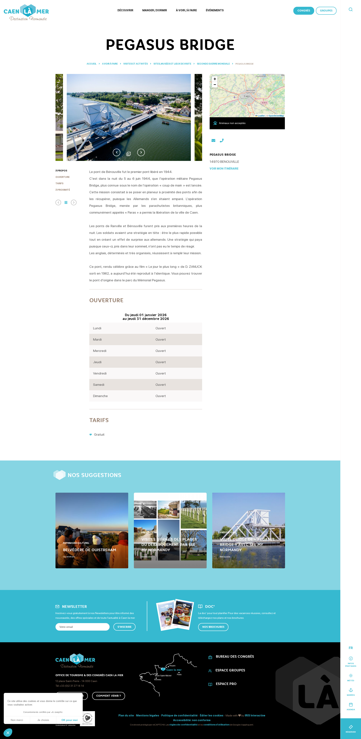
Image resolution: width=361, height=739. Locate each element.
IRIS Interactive (255, 715)
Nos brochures (213, 627)
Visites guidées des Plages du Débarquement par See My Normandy (169, 544)
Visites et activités (135, 63)
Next (141, 152)
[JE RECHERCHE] (350, 10)
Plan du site (126, 715)
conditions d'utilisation (216, 724)
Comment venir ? (108, 695)
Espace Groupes (230, 670)
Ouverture (62, 177)
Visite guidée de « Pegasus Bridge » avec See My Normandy (247, 544)
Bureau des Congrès (235, 657)
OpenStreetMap (276, 115)
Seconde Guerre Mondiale (213, 63)
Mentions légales (147, 715)
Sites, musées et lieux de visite (172, 63)
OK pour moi (69, 719)
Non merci (17, 719)
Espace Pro (226, 684)
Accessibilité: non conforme (192, 720)
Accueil (91, 63)
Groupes (326, 10)
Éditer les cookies (211, 715)
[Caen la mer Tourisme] (26, 12)
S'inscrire (124, 627)
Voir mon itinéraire (224, 168)
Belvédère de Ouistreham (89, 550)
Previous (116, 152)
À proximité (62, 190)
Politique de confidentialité (179, 715)
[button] (7, 732)
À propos (61, 170)
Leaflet (261, 115)
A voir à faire (110, 63)
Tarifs (59, 183)
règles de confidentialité (183, 724)
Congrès (303, 10)
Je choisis (43, 719)
